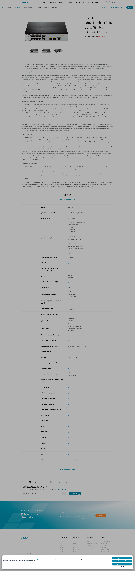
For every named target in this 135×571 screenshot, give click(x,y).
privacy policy (40, 559)
